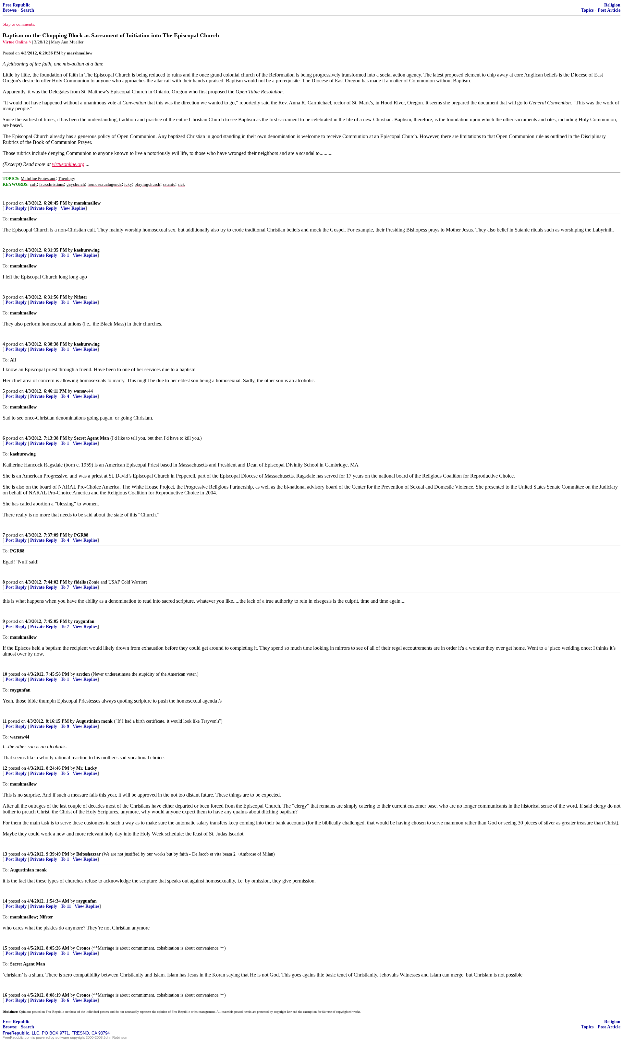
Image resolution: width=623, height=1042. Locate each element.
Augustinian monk (94, 721)
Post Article (609, 10)
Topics (587, 10)
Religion (612, 5)
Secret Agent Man (91, 438)
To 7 (65, 587)
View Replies (73, 208)
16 (5, 995)
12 (5, 768)
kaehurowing (87, 250)
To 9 (65, 726)
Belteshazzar (88, 854)
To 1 (65, 255)
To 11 (66, 906)
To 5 (65, 773)
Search (27, 10)
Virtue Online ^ (17, 42)
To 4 (65, 396)
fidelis (80, 582)
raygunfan (84, 621)
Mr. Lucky (86, 768)
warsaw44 (83, 391)
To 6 (65, 1000)
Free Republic (16, 5)
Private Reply (43, 208)
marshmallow (87, 203)
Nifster (80, 297)
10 (5, 674)
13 (5, 854)
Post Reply (16, 208)
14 (5, 901)
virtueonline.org (68, 164)
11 (5, 721)
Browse (10, 10)
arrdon (83, 674)
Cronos (83, 948)
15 (5, 948)
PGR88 (81, 535)
